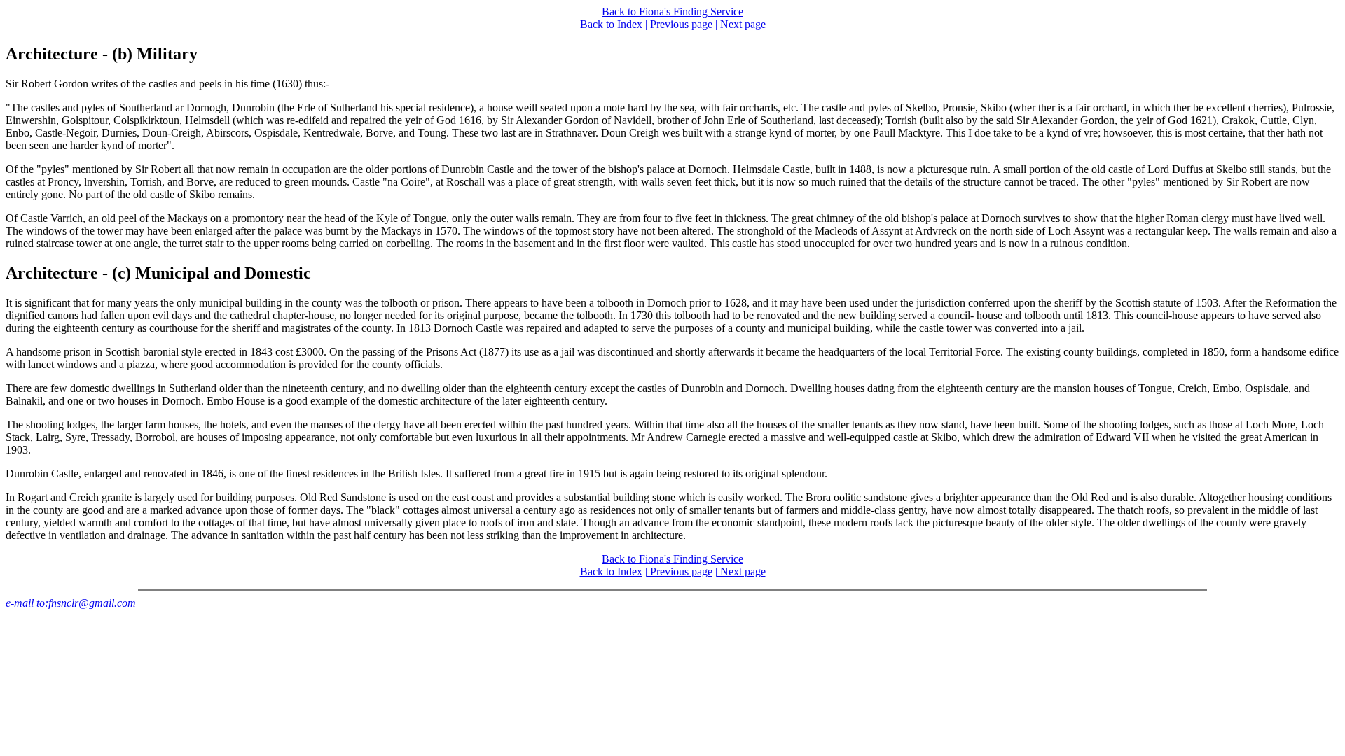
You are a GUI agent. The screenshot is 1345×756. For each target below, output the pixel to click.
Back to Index (611, 24)
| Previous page (678, 24)
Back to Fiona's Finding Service (672, 12)
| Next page (740, 24)
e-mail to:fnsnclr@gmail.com (71, 603)
